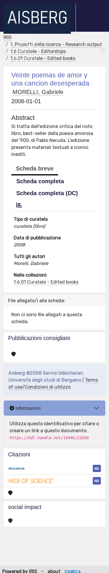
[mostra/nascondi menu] (103, 51)
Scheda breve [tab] (34, 168)
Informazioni (27, 408)
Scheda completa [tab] (40, 181)
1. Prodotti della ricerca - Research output (56, 44)
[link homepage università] (23, 50)
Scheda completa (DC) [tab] (47, 193)
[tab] (19, 205)
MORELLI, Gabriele (37, 92)
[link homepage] (39, 19)
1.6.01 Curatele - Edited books (46, 282)
